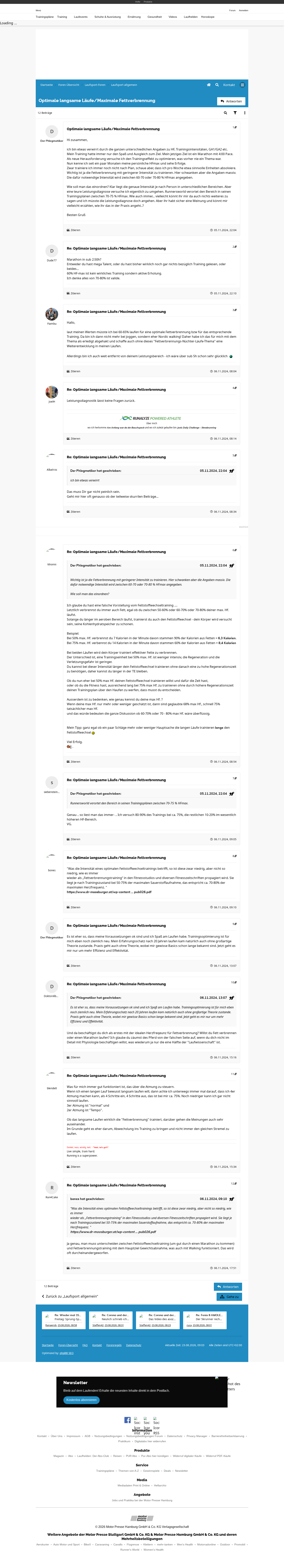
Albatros (52, 469)
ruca (189, 1325)
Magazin (59, 1456)
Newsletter (181, 1470)
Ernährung (134, 16)
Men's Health (185, 1544)
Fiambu (51, 323)
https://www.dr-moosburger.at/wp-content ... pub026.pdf (109, 892)
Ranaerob (51, 1325)
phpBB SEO (67, 1353)
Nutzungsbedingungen (108, 1436)
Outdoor (225, 1544)
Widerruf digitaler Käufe (187, 1456)
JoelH (52, 401)
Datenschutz (133, 1345)
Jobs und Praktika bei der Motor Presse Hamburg (142, 1500)
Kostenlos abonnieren (81, 1400)
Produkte (148, 2)
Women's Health (154, 1549)
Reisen (117, 1456)
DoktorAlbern (52, 996)
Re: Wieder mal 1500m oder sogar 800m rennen (68, 1315)
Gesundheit (155, 16)
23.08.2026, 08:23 (161, 1325)
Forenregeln (114, 1345)
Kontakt (42, 1436)
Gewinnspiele (151, 1470)
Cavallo (117, 1544)
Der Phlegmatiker (83, 470)
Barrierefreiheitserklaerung (228, 1436)
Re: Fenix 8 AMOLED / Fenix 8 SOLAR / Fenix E (209, 1315)
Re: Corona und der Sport (115, 1315)
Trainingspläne (45, 16)
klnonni (52, 564)
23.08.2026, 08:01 (202, 1325)
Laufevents (81, 16)
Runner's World (129, 1549)
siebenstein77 (52, 792)
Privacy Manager (197, 1436)
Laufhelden (191, 16)
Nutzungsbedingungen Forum (144, 1436)
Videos (173, 16)
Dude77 (52, 260)
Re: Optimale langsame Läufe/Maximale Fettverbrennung (116, 248)
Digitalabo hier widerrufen (150, 1441)
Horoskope (207, 16)
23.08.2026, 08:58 (67, 1325)
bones (51, 870)
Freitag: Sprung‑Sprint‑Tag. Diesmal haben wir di (68, 1319)
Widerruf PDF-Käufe (218, 1456)
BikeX (87, 1544)
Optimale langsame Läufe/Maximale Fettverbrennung (113, 129)
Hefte (137, 2)
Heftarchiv (160, 1485)
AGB (87, 1436)
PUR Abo (131, 1456)
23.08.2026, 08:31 (114, 1325)
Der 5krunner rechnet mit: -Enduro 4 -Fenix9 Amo (209, 1319)
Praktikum (124, 1441)
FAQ (85, 1345)
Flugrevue (133, 1544)
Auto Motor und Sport (66, 1544)
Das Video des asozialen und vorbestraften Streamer (162, 1319)
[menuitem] (229, 85)
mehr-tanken (165, 1544)
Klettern (148, 1544)
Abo (70, 1456)
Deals (167, 1470)
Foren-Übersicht (68, 1345)
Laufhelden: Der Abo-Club (93, 1456)
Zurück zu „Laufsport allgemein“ (72, 1296)
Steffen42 (98, 1325)
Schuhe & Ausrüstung (107, 16)
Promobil (239, 1544)
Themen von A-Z (128, 1470)
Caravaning (102, 1544)
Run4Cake (52, 1197)
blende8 (52, 1088)
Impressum (73, 1436)
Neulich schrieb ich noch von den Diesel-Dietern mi (115, 1319)
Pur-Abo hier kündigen (155, 1456)
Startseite (48, 1345)
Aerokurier (42, 1544)
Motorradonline (206, 1544)
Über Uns (56, 1436)
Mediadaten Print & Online (134, 1485)
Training (62, 16)
